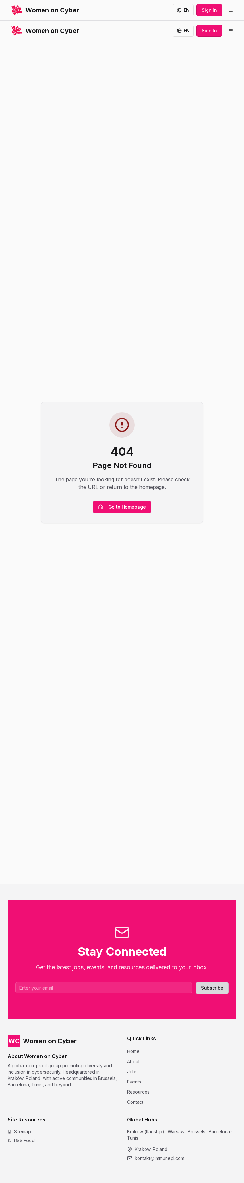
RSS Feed (24, 1140)
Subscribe (212, 988)
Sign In (209, 10)
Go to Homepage (127, 507)
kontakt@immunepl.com (159, 1158)
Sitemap (22, 1131)
